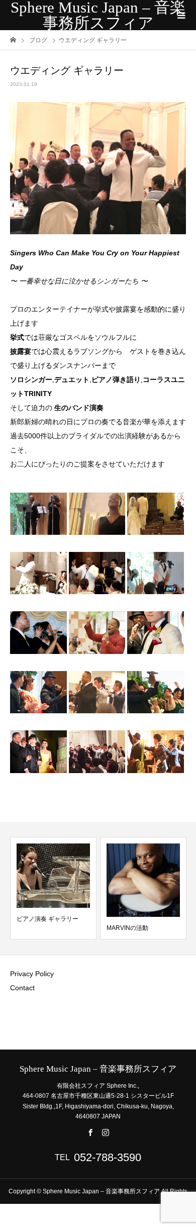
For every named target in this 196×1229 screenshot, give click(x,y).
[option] (62, 888)
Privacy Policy (32, 974)
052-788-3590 (107, 1157)
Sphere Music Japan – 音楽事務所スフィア (98, 15)
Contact (22, 988)
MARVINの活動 (46, 927)
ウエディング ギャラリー (149, 927)
